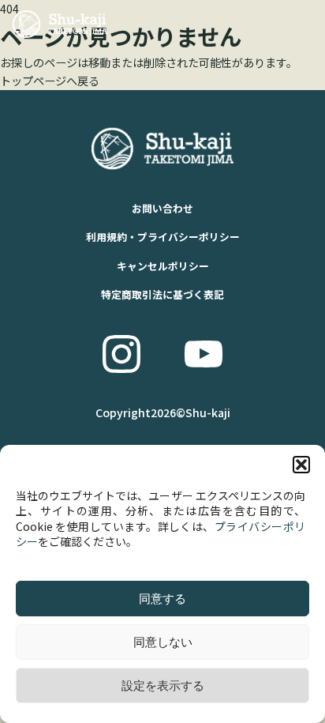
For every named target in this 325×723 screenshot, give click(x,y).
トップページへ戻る (49, 80)
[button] (301, 465)
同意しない (162, 642)
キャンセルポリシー (163, 265)
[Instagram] (121, 354)
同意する (162, 598)
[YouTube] (203, 354)
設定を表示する (162, 685)
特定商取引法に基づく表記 (162, 294)
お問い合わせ (162, 208)
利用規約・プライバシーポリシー (163, 236)
